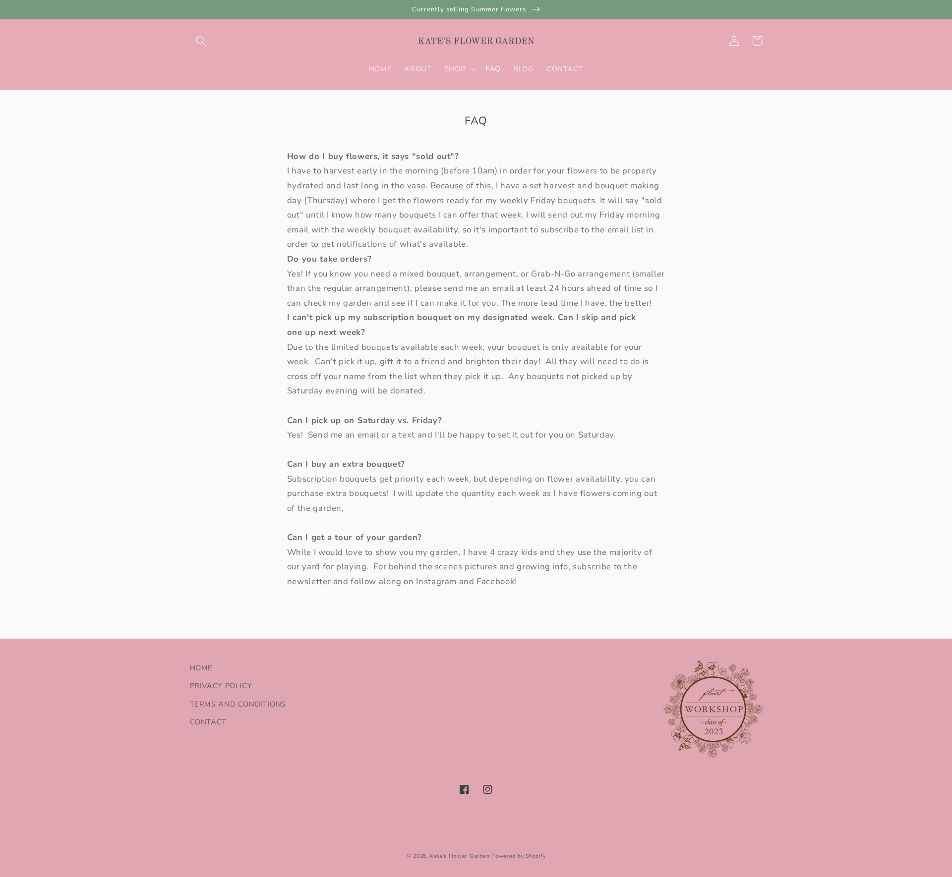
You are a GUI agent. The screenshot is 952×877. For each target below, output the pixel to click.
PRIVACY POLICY (221, 686)
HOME (201, 668)
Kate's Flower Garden (460, 856)
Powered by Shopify (518, 856)
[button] (201, 40)
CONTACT (208, 722)
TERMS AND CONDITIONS (238, 704)
